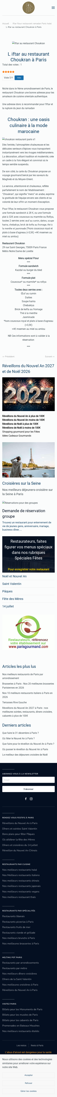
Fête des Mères (12, 599)
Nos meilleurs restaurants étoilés (20, 1031)
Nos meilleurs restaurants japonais (21, 886)
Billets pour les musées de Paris (20, 1014)
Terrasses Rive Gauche (14, 702)
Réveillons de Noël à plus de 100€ (20, 423)
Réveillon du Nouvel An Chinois (19, 850)
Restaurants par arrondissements (20, 962)
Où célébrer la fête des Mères (18, 839)
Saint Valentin (11, 584)
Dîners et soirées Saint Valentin (19, 828)
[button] (53, 7)
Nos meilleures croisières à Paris (20, 984)
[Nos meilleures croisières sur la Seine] (28, 459)
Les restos (21, 1045)
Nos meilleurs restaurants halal (19, 870)
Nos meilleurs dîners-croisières (19, 973)
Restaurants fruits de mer (16, 927)
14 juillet (8, 606)
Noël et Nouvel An (14, 576)
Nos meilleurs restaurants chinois (20, 880)
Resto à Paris (37, 1045)
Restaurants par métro (14, 968)
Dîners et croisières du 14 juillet (20, 845)
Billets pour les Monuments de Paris (22, 1009)
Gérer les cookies (29, 1091)
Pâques (7, 591)
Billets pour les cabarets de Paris (20, 1020)
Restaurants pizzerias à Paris (18, 922)
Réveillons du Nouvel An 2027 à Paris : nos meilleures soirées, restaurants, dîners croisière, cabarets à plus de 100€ (27, 711)
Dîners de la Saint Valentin (16, 979)
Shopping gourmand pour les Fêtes (21, 431)
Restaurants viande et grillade (18, 932)
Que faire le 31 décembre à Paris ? (20, 732)
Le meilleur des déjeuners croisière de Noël (25, 754)
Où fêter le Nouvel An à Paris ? (18, 738)
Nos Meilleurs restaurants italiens (21, 875)
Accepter (28, 1075)
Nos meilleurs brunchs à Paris (18, 938)
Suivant (48, 356)
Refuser (28, 1083)
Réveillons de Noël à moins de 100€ (21, 427)
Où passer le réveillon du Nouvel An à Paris (25, 749)
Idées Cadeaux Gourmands (16, 435)
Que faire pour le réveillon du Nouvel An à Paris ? (28, 743)
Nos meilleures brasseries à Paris (20, 943)
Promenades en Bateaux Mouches (21, 1025)
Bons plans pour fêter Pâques (18, 834)
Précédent (9, 356)
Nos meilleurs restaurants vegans (20, 891)
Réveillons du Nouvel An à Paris (20, 823)
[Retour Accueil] (28, 7)
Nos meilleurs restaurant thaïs (19, 897)
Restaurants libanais (13, 916)
